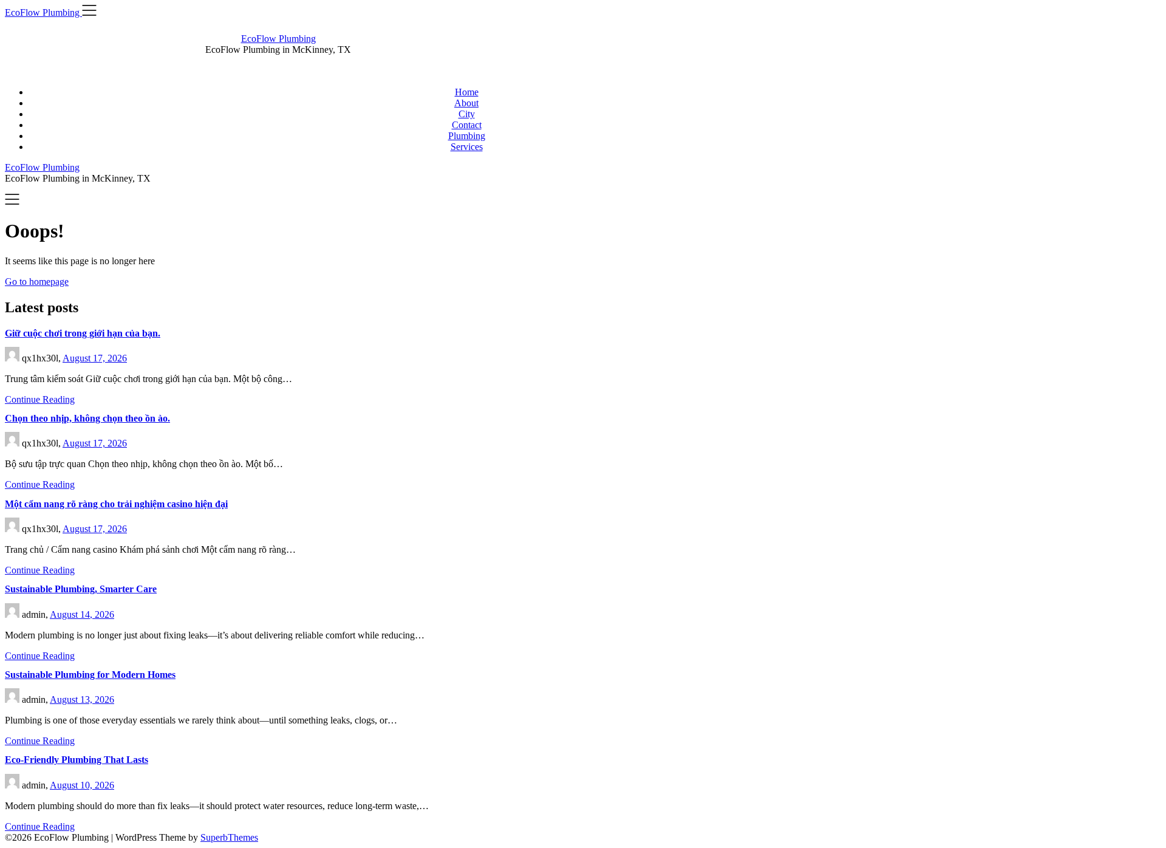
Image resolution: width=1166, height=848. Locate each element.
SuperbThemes (229, 837)
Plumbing (466, 136)
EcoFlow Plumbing (278, 38)
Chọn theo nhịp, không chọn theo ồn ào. (87, 418)
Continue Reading (40, 399)
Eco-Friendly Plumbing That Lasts (76, 759)
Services (467, 147)
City (467, 114)
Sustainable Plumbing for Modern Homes (90, 674)
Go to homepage (37, 281)
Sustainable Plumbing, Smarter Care (81, 589)
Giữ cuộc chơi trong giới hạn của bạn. (82, 333)
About (466, 103)
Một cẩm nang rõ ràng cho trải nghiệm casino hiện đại (116, 504)
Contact (467, 125)
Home (467, 92)
